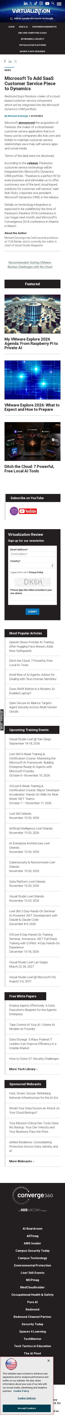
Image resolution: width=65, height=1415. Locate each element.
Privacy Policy (36, 572)
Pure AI (32, 1302)
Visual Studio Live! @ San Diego (30, 739)
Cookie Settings (27, 1398)
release (32, 163)
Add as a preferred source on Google (33, 18)
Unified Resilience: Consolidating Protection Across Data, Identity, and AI (33, 1146)
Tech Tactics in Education (32, 1346)
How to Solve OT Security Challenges (34, 1058)
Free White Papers (22, 996)
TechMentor (33, 1339)
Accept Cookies (27, 1408)
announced (27, 122)
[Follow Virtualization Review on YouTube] (47, 4)
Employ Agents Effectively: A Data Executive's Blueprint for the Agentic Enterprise (33, 1010)
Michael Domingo (18, 116)
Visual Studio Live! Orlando (26, 896)
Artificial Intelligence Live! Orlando (31, 828)
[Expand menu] (59, 5)
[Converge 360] (32, 1196)
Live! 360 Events (32, 1273)
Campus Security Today (33, 1250)
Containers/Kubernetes (44, 27)
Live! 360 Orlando (20, 813)
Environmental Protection (32, 1265)
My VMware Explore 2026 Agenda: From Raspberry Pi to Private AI (31, 343)
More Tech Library (22, 1069)
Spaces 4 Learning (32, 1331)
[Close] (49, 1361)
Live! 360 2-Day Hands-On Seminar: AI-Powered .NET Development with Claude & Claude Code (33, 915)
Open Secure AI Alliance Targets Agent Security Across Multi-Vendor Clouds (33, 707)
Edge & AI (23, 27)
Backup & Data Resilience (32, 51)
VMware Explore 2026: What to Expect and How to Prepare (32, 407)
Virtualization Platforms (32, 45)
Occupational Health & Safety (32, 1294)
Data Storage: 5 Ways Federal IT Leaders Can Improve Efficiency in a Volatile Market (32, 1044)
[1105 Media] (32, 1210)
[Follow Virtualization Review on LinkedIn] (25, 4)
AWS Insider (32, 1243)
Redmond (32, 1309)
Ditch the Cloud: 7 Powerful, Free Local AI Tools (29, 468)
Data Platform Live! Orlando (27, 881)
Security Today (32, 1324)
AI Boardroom (32, 1228)
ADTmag (32, 1236)
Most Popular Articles (25, 633)
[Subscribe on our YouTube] (21, 514)
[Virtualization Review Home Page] (32, 12)
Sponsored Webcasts (25, 1084)
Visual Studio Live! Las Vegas (28, 962)
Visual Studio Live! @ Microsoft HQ (32, 977)
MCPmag (32, 1280)
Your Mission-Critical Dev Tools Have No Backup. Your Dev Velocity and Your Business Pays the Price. (33, 1127)
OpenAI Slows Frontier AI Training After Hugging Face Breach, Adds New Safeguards (31, 646)
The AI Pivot (32, 1353)
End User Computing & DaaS (32, 33)
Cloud (11, 27)
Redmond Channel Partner (32, 1317)
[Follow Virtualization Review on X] (30, 4)
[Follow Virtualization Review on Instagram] (41, 4)
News (8, 70)
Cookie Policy (21, 1391)
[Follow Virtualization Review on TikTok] (36, 4)
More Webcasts (20, 1161)
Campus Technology (32, 1258)
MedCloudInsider (32, 1287)
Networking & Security (32, 39)
